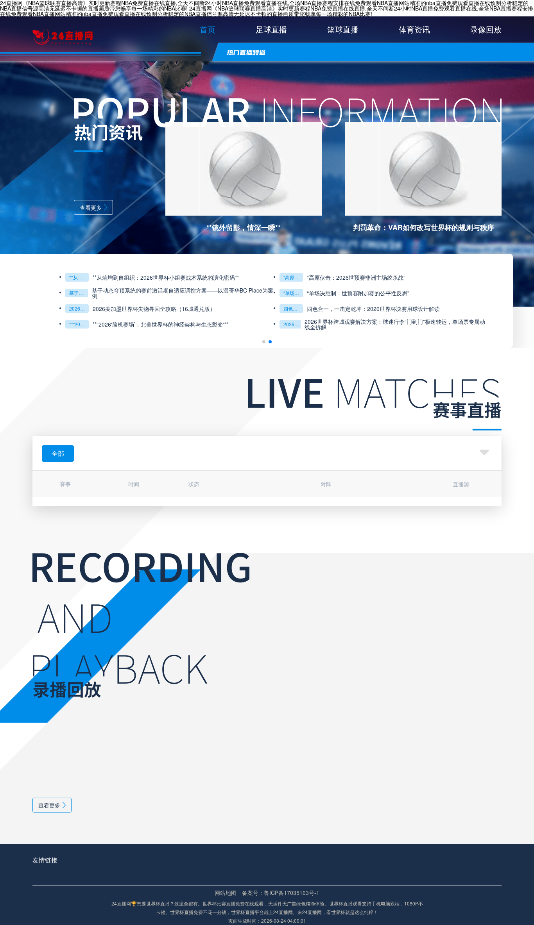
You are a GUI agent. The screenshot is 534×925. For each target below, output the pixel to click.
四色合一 (292, 308)
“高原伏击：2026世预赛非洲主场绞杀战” (293, 277)
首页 (207, 29)
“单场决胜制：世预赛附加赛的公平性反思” (293, 292)
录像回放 (486, 29)
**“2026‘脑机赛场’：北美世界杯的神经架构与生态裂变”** (79, 324)
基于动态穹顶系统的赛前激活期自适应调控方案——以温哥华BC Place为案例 (79, 292)
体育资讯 (414, 29)
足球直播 (271, 29)
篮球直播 (342, 29)
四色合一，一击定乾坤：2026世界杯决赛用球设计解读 (373, 308)
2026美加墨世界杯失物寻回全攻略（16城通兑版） (79, 308)
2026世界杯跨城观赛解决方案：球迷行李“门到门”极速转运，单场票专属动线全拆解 (395, 324)
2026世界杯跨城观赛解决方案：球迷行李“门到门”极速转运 (293, 324)
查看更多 (91, 207)
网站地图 (226, 892)
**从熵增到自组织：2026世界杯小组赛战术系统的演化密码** (79, 277)
